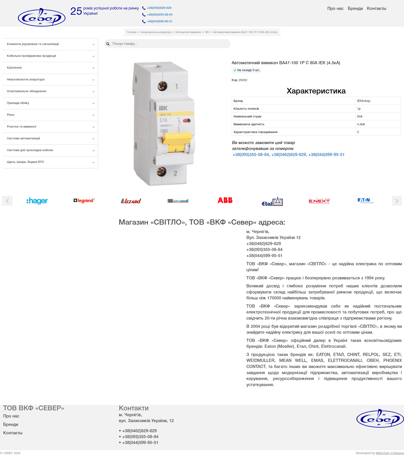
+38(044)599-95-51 (160, 21)
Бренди (355, 9)
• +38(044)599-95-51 (138, 443)
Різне (10, 115)
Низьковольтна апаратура (26, 79)
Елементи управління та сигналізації (33, 44)
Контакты (376, 9)
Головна (132, 32)
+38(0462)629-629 (159, 8)
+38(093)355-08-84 (160, 14)
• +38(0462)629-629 (138, 431)
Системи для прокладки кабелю (30, 150)
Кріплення (14, 68)
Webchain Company (390, 453)
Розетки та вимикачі (21, 126)
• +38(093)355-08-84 (138, 437)
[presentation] (7, 201)
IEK (207, 32)
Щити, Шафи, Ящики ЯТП (25, 162)
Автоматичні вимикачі (188, 32)
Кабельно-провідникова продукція (31, 56)
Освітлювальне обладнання (26, 91)
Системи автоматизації (23, 138)
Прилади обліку (18, 103)
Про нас (335, 9)
